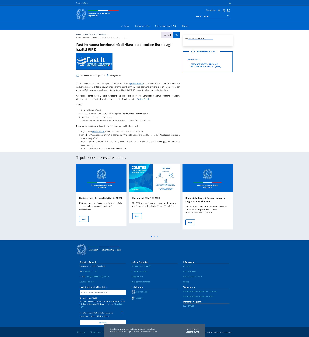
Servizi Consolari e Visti (192, 276)
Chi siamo (187, 266)
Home (78, 34)
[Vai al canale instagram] (228, 10)
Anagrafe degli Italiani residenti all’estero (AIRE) (206, 65)
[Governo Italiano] (133, 291)
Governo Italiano (82, 3)
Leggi (85, 219)
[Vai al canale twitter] (223, 10)
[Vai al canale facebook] (218, 10)
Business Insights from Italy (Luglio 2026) (100, 198)
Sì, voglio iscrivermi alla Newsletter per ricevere (96, 313)
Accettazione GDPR (88, 298)
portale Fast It (136, 83)
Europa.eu (139, 297)
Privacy (116, 304)
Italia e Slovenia (189, 271)
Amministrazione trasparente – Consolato (200, 291)
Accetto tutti (192, 332)
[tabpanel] (101, 199)
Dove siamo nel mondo (140, 281)
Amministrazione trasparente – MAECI (198, 296)
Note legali (81, 332)
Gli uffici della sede (87, 281)
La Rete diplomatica (139, 271)
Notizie (88, 34)
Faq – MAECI (188, 305)
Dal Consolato (100, 34)
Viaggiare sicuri (137, 276)
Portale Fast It (143, 99)
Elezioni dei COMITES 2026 (146, 198)
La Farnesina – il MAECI (141, 266)
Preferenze (193, 329)
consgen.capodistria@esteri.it (97, 276)
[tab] (151, 236)
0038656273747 (90, 271)
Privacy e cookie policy (98, 332)
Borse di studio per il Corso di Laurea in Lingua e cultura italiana (205, 199)
